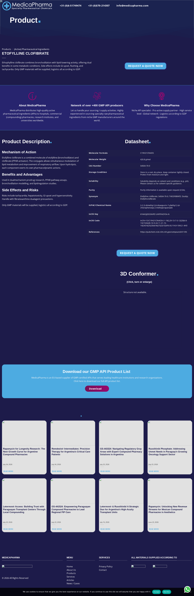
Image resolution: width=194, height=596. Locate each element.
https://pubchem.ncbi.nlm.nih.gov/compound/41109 (163, 232)
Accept (156, 592)
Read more (8, 471)
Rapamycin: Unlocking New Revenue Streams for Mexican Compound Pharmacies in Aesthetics (168, 509)
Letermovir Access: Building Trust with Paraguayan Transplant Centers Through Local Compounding (24, 509)
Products (6, 49)
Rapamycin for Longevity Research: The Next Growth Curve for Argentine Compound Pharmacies (24, 451)
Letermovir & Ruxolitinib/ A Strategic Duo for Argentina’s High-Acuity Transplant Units (119, 509)
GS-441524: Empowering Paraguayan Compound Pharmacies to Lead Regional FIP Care (71, 509)
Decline (167, 592)
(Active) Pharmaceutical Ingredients (31, 49)
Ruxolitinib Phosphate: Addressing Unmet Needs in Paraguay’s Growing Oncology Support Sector (168, 451)
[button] (190, 6)
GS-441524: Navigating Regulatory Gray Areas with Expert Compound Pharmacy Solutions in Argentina (121, 451)
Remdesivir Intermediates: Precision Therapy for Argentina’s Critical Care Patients (71, 451)
